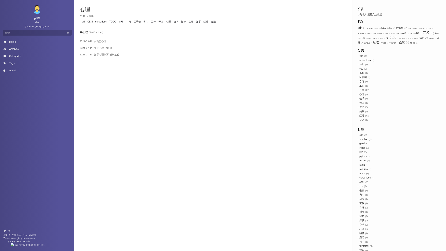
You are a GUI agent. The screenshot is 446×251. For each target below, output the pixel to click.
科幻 (416, 38)
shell (369, 33)
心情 (361, 224)
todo (361, 64)
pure (33, 238)
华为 (393, 33)
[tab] (213, 32)
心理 (364, 38)
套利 (399, 33)
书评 (381, 33)
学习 (361, 81)
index (384, 27)
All (83, 21)
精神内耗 (432, 38)
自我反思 (368, 43)
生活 (410, 38)
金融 (361, 119)
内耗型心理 (93, 41)
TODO (112, 21)
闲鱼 (385, 43)
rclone (410, 28)
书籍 (361, 72)
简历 (423, 38)
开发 (428, 32)
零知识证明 (393, 43)
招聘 (370, 38)
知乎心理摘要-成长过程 (99, 54)
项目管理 (413, 43)
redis (416, 28)
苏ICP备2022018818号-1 (17, 241)
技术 (361, 98)
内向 (387, 33)
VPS (121, 21)
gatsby (377, 28)
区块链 (363, 77)
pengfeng (18, 238)
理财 (404, 38)
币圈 (412, 33)
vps (375, 33)
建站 (418, 33)
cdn (362, 27)
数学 (382, 38)
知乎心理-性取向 (96, 48)
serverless (362, 33)
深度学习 (393, 37)
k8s (392, 27)
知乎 (361, 111)
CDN (90, 21)
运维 (377, 42)
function (370, 28)
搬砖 (376, 38)
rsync (430, 28)
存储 (405, 33)
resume (423, 28)
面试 (403, 42)
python (401, 27)
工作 (361, 85)
